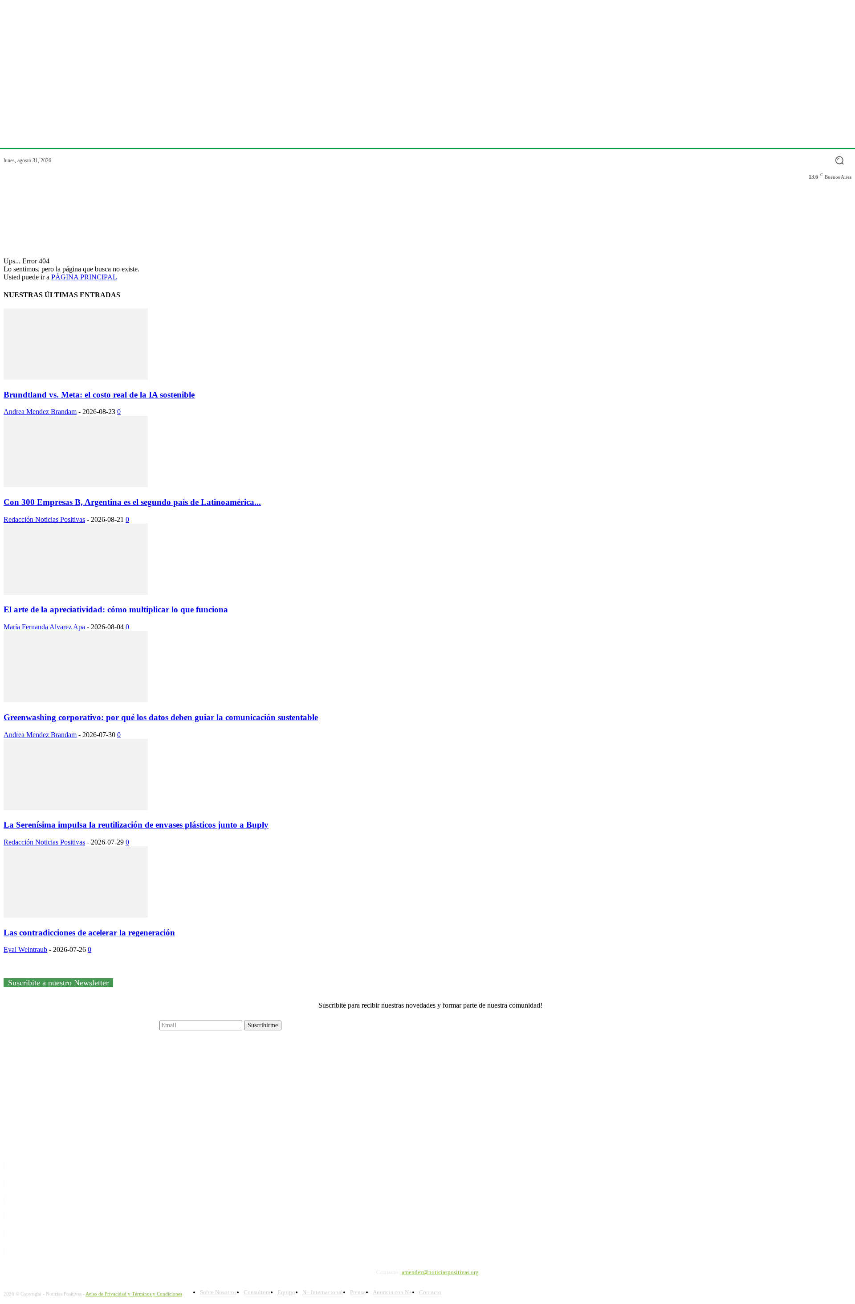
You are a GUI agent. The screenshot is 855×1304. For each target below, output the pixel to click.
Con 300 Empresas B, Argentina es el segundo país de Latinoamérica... (132, 502)
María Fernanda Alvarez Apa (44, 627)
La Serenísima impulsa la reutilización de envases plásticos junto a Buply (136, 824)
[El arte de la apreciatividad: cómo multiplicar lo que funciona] (76, 592)
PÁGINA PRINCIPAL (84, 277)
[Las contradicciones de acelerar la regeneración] (76, 915)
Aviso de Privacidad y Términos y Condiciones (134, 1293)
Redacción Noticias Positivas (44, 519)
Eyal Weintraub (25, 949)
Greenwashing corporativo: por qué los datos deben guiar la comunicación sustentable (161, 717)
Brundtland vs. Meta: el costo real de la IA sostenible (99, 394)
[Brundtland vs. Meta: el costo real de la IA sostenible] (76, 377)
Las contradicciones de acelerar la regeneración (89, 932)
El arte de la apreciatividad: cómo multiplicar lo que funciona (116, 609)
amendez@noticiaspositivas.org (440, 1272)
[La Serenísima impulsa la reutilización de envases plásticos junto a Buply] (76, 808)
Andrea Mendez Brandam (40, 411)
